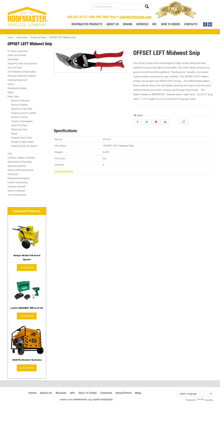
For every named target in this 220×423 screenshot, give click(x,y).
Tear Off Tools (15, 67)
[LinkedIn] (165, 121)
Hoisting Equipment (17, 80)
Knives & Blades (19, 104)
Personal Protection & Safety (22, 75)
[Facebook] (205, 24)
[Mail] (210, 24)
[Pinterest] (156, 121)
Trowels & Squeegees (22, 121)
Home (10, 37)
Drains (11, 84)
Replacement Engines (18, 178)
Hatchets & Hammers (21, 108)
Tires (10, 153)
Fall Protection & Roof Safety (22, 71)
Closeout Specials (17, 186)
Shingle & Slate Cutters (22, 141)
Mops (10, 92)
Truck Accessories (17, 194)
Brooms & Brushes (20, 100)
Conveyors (13, 174)
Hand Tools (21, 37)
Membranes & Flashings (20, 161)
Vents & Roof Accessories (21, 170)
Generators (13, 59)
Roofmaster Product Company (28, 16)
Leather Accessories (18, 182)
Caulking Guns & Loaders (23, 113)
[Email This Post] (184, 121)
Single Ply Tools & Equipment (22, 63)
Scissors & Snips (38, 37)
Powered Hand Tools (21, 137)
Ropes (14, 133)
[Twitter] (146, 121)
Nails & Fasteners (16, 190)
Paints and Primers (17, 55)
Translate (208, 400)
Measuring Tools (19, 129)
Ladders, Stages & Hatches (21, 157)
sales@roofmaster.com (135, 17)
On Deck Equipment (18, 51)
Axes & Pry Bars (19, 125)
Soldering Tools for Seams (24, 145)
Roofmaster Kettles (17, 88)
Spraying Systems (17, 165)
